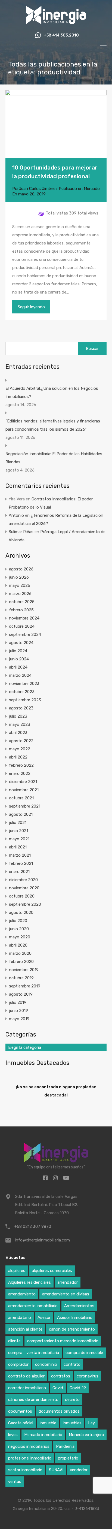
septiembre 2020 (25, 904)
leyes (13, 1434)
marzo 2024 (20, 675)
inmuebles (72, 1423)
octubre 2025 (22, 601)
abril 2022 (18, 757)
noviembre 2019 (24, 969)
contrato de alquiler (26, 1376)
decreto (72, 1399)
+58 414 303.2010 (61, 35)
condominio (46, 1364)
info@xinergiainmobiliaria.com (42, 1240)
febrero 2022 (21, 765)
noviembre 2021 (24, 789)
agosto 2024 (21, 642)
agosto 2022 (21, 740)
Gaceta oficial (20, 1423)
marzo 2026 (20, 593)
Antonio (16, 515)
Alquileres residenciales (29, 1282)
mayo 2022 (19, 749)
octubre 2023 (22, 691)
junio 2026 (19, 577)
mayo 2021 (19, 838)
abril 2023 (18, 732)
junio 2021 (18, 830)
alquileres (16, 1270)
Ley (91, 1423)
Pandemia (65, 1446)
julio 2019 (17, 1002)
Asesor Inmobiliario (74, 1317)
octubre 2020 (22, 896)
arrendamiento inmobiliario (33, 1305)
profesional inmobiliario (29, 1458)
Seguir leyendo (31, 306)
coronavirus (87, 1376)
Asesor (44, 1317)
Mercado (92, 188)
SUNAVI (56, 1469)
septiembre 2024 (25, 634)
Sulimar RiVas (21, 531)
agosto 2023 (21, 708)
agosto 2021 (21, 814)
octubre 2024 (22, 626)
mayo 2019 (19, 1018)
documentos (20, 1411)
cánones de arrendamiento (33, 1399)
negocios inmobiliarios (28, 1446)
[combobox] (56, 1047)
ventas (14, 1481)
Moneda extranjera (86, 1434)
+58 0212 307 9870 (32, 1226)
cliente (14, 1340)
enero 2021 (19, 871)
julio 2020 (18, 920)
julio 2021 (17, 822)
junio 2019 (18, 1010)
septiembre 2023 (25, 699)
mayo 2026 (19, 585)
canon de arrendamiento (72, 1329)
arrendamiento (22, 1294)
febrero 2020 (21, 961)
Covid (57, 1387)
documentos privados (59, 1411)
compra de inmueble (84, 1352)
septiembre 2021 (24, 806)
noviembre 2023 (24, 683)
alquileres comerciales (52, 1270)
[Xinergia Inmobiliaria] (56, 23)
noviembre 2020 (24, 888)
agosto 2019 (21, 994)
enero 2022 (19, 773)
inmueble (48, 1423)
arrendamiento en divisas (65, 1294)
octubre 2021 (21, 798)
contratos (60, 1376)
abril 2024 (18, 667)
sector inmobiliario (25, 1469)
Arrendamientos (79, 1305)
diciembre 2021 (23, 781)
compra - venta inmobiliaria (33, 1352)
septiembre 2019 (24, 986)
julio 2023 (18, 716)
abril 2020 (18, 945)
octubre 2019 (21, 977)
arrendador (67, 1282)
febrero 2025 (21, 610)
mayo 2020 (19, 937)
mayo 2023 (19, 724)
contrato (72, 1364)
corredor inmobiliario (27, 1387)
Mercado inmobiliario (43, 1434)
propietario (68, 1458)
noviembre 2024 (24, 618)
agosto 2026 (21, 569)
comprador (18, 1364)
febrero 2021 (21, 863)
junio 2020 (19, 928)
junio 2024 (19, 659)
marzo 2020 (20, 953)
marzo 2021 (20, 855)
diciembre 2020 (23, 879)
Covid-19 (78, 1387)
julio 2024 (18, 650)
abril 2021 (18, 847)
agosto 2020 (21, 912)
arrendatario (19, 1317)
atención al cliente (25, 1329)
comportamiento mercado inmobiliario (62, 1340)
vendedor (79, 1469)
